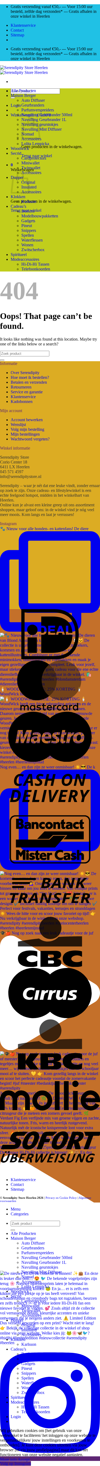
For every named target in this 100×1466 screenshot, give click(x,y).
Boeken (27, 211)
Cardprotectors (33, 158)
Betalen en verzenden (29, 382)
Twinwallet (30, 167)
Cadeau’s (18, 206)
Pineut (26, 225)
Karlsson (28, 201)
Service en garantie (27, 392)
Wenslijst (18, 424)
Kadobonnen (22, 401)
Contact (17, 30)
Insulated (29, 1330)
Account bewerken (27, 419)
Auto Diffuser (33, 100)
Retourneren (21, 387)
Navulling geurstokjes (39, 1267)
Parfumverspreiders (37, 110)
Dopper (17, 1320)
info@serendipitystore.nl (20, 476)
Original (28, 1325)
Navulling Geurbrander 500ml (46, 114)
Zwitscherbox (33, 249)
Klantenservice (23, 25)
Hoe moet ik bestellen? (30, 377)
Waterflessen (32, 240)
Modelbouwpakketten (39, 216)
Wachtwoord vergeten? (30, 439)
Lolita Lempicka (35, 143)
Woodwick (20, 148)
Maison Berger (23, 95)
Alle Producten (23, 90)
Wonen (27, 245)
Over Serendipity (25, 372)
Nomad (27, 1277)
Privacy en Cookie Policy (61, 1197)
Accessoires (31, 172)
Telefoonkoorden (35, 269)
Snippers (28, 230)
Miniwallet (30, 163)
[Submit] (13, 98)
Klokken (18, 196)
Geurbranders (32, 105)
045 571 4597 (11, 471)
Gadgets (28, 220)
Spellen (27, 235)
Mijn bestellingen (25, 434)
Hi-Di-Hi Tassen (35, 264)
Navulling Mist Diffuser (41, 129)
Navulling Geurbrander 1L (43, 119)
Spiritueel (19, 254)
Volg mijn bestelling (27, 429)
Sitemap (17, 35)
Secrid (16, 153)
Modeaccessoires (25, 259)
